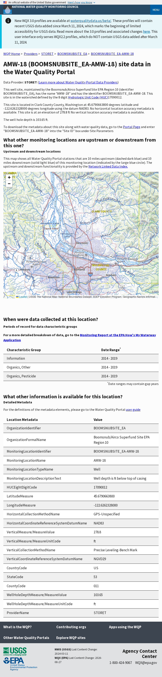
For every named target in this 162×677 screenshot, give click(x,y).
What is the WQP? (17, 627)
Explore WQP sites (70, 637)
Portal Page (131, 127)
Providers (31, 54)
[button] (9, 177)
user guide (133, 409)
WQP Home (11, 54)
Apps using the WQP (125, 627)
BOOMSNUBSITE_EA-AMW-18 (112, 54)
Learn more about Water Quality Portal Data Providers (78, 82)
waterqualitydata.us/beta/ (90, 20)
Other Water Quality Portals (26, 637)
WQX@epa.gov (146, 662)
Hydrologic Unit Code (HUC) (88, 97)
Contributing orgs (71, 627)
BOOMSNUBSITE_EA (72, 54)
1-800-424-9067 (120, 662)
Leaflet (23, 296)
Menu (156, 10)
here (146, 31)
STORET (47, 54)
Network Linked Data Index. (108, 166)
